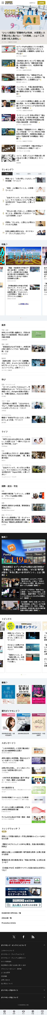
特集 (4, 244)
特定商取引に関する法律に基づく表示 (13, 965)
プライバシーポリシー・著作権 (11, 969)
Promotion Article (9, 923)
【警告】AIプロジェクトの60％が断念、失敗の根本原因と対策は (23, 845)
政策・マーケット (7, 515)
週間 (29, 174)
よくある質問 (5, 972)
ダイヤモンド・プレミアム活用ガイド (13, 958)
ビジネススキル (6, 415)
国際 (3, 491)
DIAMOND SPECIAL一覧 (11, 913)
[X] (14, 937)
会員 (40, 174)
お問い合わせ (5, 980)
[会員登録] (41, 2)
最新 (7, 174)
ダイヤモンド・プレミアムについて (12, 954)
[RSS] (33, 937)
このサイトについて (7, 950)
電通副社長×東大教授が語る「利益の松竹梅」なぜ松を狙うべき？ (23, 861)
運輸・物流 (5, 344)
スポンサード (8, 743)
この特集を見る (23, 304)
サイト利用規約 (6, 961)
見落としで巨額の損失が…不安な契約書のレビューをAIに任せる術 (23, 837)
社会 (3, 451)
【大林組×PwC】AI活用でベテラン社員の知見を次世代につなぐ (23, 869)
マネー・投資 (6, 401)
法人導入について (7, 983)
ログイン (32, 2)
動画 (4, 537)
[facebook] (23, 937)
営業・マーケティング (8, 384)
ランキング (7, 169)
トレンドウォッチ (10, 828)
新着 (4, 1013)
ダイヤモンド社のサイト (9, 990)
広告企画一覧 (7, 918)
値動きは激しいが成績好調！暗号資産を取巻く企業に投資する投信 (23, 853)
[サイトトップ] (8, 2)
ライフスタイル (6, 436)
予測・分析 (5, 330)
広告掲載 (4, 976)
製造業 (4, 358)
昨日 (18, 174)
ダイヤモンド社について (9, 997)
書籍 (42, 1013)
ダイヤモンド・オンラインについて (13, 945)
